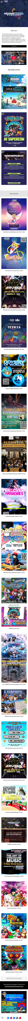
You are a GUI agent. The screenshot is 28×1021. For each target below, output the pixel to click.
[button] (1, 2)
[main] (14, 30)
